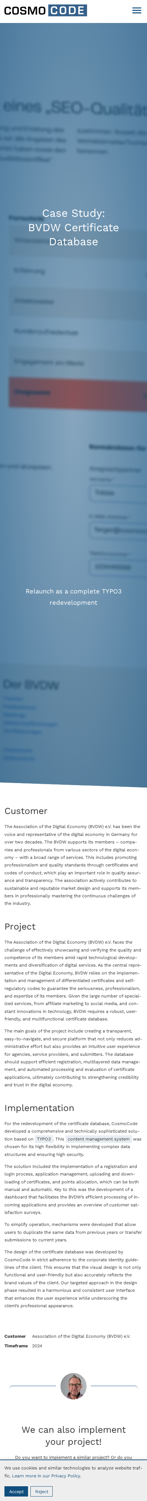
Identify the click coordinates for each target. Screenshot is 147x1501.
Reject (41, 1491)
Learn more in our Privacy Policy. (46, 1475)
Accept (16, 1491)
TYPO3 (44, 1139)
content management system (99, 1139)
